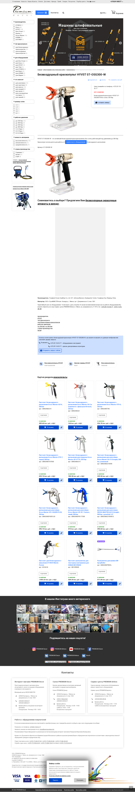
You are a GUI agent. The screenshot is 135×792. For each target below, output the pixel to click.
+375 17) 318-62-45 (34, 743)
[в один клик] (61, 427)
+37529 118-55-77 (35, 727)
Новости (24, 1)
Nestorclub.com (118, 790)
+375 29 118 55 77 (24, 701)
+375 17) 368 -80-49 (62, 741)
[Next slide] (120, 43)
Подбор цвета (81, 1)
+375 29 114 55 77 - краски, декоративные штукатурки (67, 346)
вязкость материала (22, 137)
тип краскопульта (21, 44)
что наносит (19, 80)
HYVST (40, 318)
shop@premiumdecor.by (47, 729)
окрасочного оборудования (75, 142)
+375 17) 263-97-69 (36, 741)
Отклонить (80, 780)
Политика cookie (69, 790)
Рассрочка (71, 1)
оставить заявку (103, 102)
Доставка (47, 1)
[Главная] (22, 15)
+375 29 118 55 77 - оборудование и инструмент (65, 343)
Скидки (64, 1)
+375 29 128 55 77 (24, 702)
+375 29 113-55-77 (107, 307)
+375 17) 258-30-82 (48, 741)
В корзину (50, 427)
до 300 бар (48, 326)
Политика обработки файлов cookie (60, 776)
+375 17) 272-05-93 (66, 743)
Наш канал (91, 1)
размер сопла (19, 101)
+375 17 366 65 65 (62, 699)
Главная (40, 69)
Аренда (53, 1)
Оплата (40, 1)
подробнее (43, 415)
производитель (20, 22)
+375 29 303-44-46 (100, 699)
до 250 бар (41, 326)
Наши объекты (32, 1)
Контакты (55, 13)
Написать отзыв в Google (56, 662)
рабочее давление (21, 117)
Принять (55, 780)
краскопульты (71, 69)
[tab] (74, 65)
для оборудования (21, 58)
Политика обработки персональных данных (48, 790)
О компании (16, 1)
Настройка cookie (81, 790)
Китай (39, 330)
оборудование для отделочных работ (54, 69)
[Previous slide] (40, 43)
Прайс (59, 1)
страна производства (22, 149)
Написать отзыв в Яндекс (80, 662)
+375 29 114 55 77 (62, 701)
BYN (103, 13)
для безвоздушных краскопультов (49, 322)
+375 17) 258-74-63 (47, 743)
